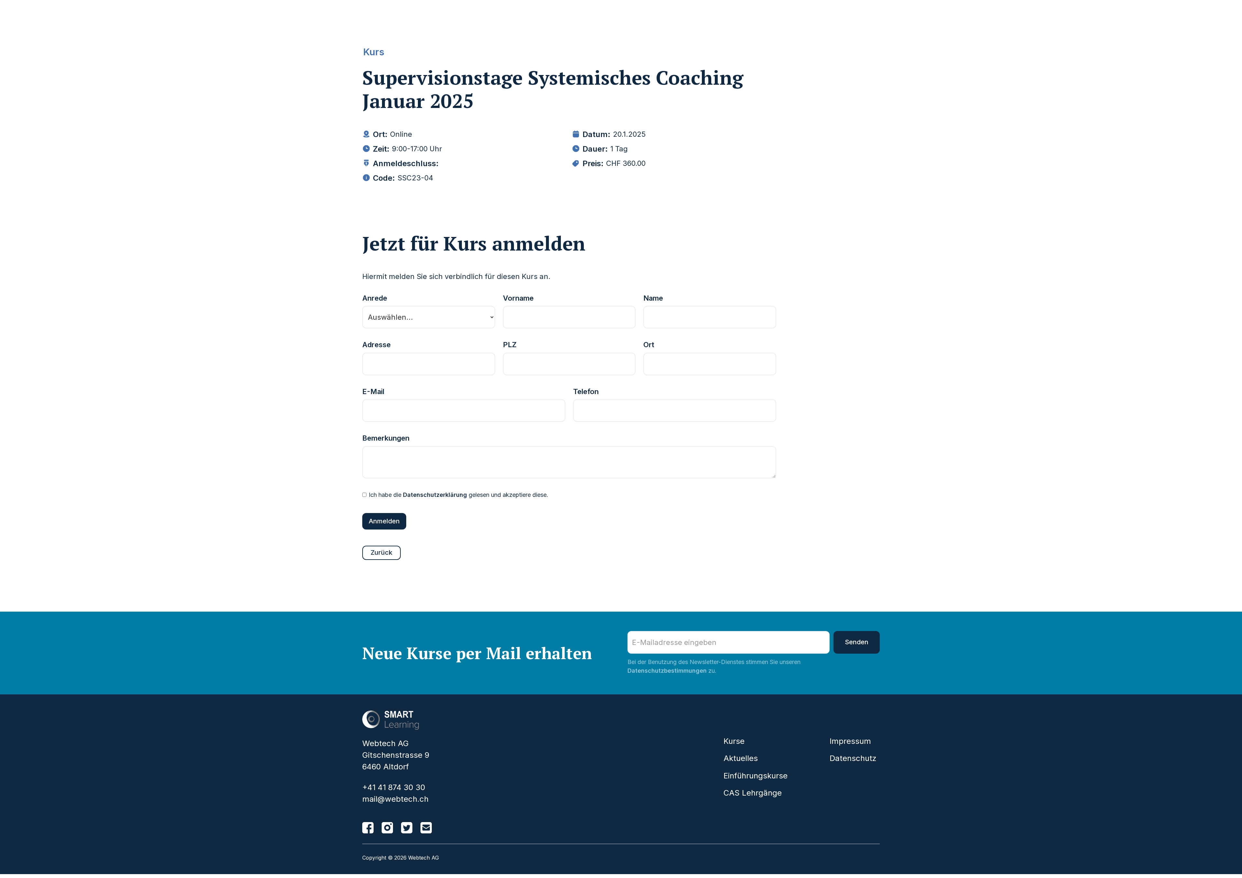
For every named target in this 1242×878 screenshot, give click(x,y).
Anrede (374, 298)
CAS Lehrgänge (753, 793)
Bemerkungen (385, 438)
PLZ (510, 344)
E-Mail (373, 391)
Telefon (586, 391)
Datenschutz (853, 758)
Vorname (518, 298)
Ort (648, 344)
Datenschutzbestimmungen (667, 670)
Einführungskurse (756, 775)
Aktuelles (741, 758)
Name (653, 298)
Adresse (376, 344)
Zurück (381, 552)
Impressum (850, 741)
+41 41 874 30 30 (393, 787)
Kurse (734, 741)
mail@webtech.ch (395, 799)
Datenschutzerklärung (435, 494)
